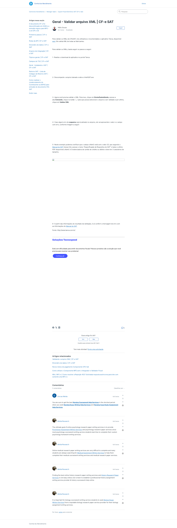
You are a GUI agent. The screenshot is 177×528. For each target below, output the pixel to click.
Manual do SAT (57, 147)
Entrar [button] (144, 3)
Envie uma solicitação (95, 349)
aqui (53, 41)
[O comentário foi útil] (123, 395)
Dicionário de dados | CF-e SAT (39, 46)
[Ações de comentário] (123, 405)
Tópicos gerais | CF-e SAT (38, 57)
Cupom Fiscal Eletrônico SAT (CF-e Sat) (70, 11)
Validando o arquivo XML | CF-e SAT (65, 359)
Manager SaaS (51, 11)
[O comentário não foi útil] (123, 402)
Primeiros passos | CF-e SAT (38, 36)
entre (60, 512)
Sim (83, 339)
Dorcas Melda (62, 396)
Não (94, 339)
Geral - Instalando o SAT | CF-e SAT (38, 66)
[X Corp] (56, 327)
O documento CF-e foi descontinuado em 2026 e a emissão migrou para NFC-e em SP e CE (39, 27)
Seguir (121, 28)
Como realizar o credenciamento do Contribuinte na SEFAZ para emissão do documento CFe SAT (39, 84)
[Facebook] (53, 327)
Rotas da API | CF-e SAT (38, 41)
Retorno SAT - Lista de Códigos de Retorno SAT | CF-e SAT (38, 73)
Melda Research (63, 421)
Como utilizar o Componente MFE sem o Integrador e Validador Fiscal (77, 371)
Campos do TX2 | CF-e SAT (39, 61)
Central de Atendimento (36, 11)
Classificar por (118, 388)
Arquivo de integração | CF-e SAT (39, 52)
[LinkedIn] (59, 327)
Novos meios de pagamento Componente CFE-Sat (70, 367)
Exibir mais (33, 93)
